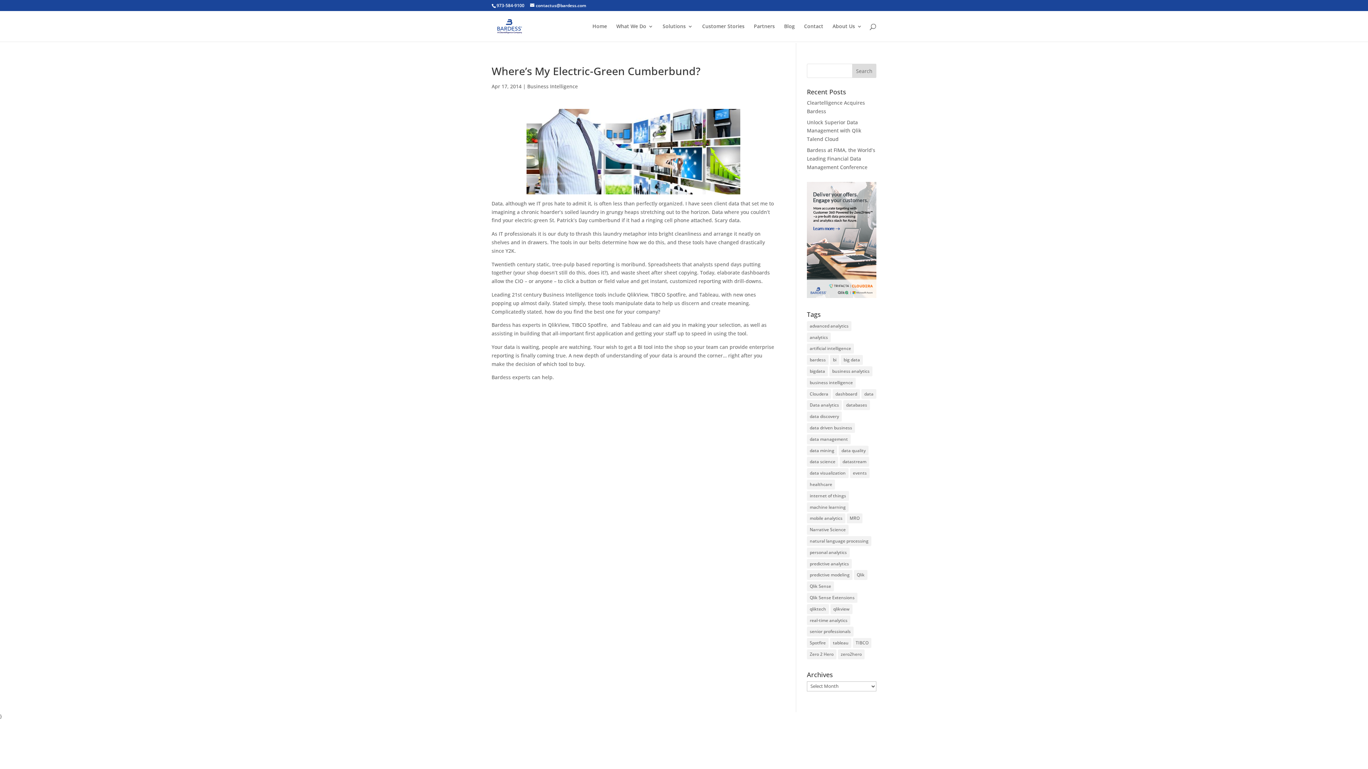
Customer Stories (723, 27)
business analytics (851, 371)
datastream (854, 462)
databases (856, 405)
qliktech (818, 609)
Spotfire (818, 643)
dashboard (846, 394)
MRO (855, 518)
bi (834, 360)
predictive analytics (829, 564)
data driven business (831, 428)
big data (852, 360)
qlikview (841, 609)
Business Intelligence (552, 86)
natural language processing (839, 541)
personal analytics (828, 552)
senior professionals (830, 631)
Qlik (861, 575)
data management (829, 439)
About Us (844, 27)
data (869, 394)
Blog (789, 27)
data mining (822, 451)
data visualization (828, 473)
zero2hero (851, 654)
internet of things (828, 496)
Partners (764, 27)
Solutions (674, 27)
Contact (813, 27)
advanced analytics (829, 326)
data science (822, 462)
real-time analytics (829, 620)
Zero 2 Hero (822, 654)
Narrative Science (828, 530)
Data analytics (824, 405)
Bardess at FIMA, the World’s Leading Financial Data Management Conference (841, 159)
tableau (841, 643)
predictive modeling (830, 575)
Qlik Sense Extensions (832, 598)
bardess (818, 360)
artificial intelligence (830, 348)
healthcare (821, 484)
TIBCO (862, 643)
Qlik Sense (820, 586)
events (860, 473)
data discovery (824, 416)
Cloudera (819, 394)
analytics (819, 337)
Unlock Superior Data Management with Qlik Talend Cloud (834, 131)
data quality (853, 451)
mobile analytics (826, 518)
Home (599, 27)
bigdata (817, 371)
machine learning (828, 507)
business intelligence (831, 383)
